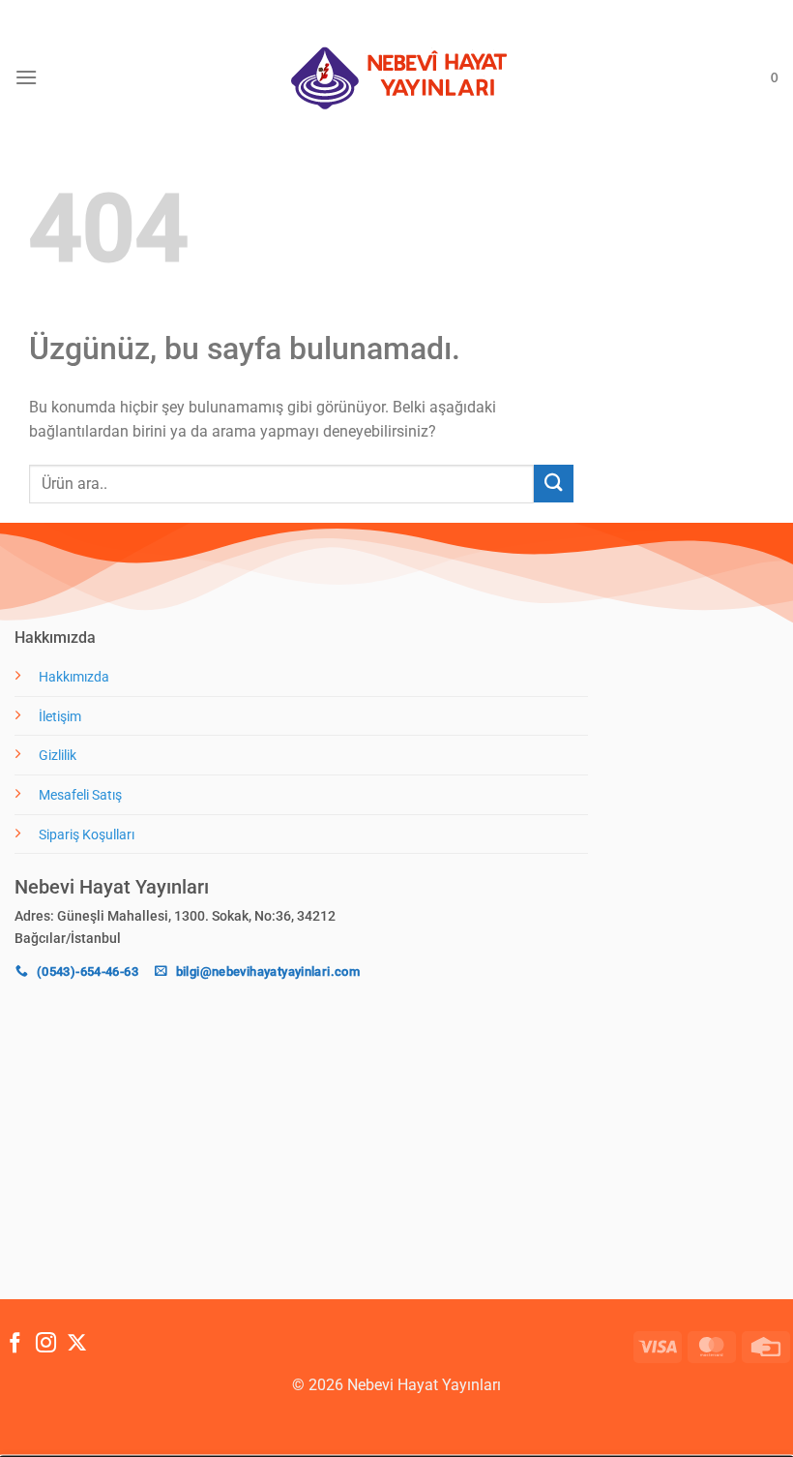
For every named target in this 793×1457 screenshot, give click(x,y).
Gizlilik (57, 755)
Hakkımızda (74, 677)
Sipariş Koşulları (86, 835)
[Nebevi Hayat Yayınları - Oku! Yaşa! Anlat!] (396, 78)
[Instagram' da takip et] (46, 1344)
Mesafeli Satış (80, 795)
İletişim (60, 717)
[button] (26, 77)
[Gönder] (553, 483)
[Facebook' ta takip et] (15, 1344)
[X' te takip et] (77, 1344)
